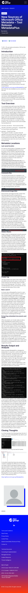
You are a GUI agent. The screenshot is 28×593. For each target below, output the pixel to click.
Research (12, 8)
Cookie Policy (4, 539)
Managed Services (6, 554)
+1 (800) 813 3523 (13, 570)
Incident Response (6, 557)
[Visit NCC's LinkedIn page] (14, 525)
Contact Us (4, 544)
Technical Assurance (6, 549)
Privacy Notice (5, 536)
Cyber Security (4, 8)
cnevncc (5, 31)
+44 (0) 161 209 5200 (13, 567)
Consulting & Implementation (8, 552)
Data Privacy (4, 533)
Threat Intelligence (6, 560)
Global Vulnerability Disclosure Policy (10, 541)
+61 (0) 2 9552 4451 (9, 573)
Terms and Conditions (7, 530)
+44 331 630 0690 (5, 577)
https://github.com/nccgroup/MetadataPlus (13, 87)
